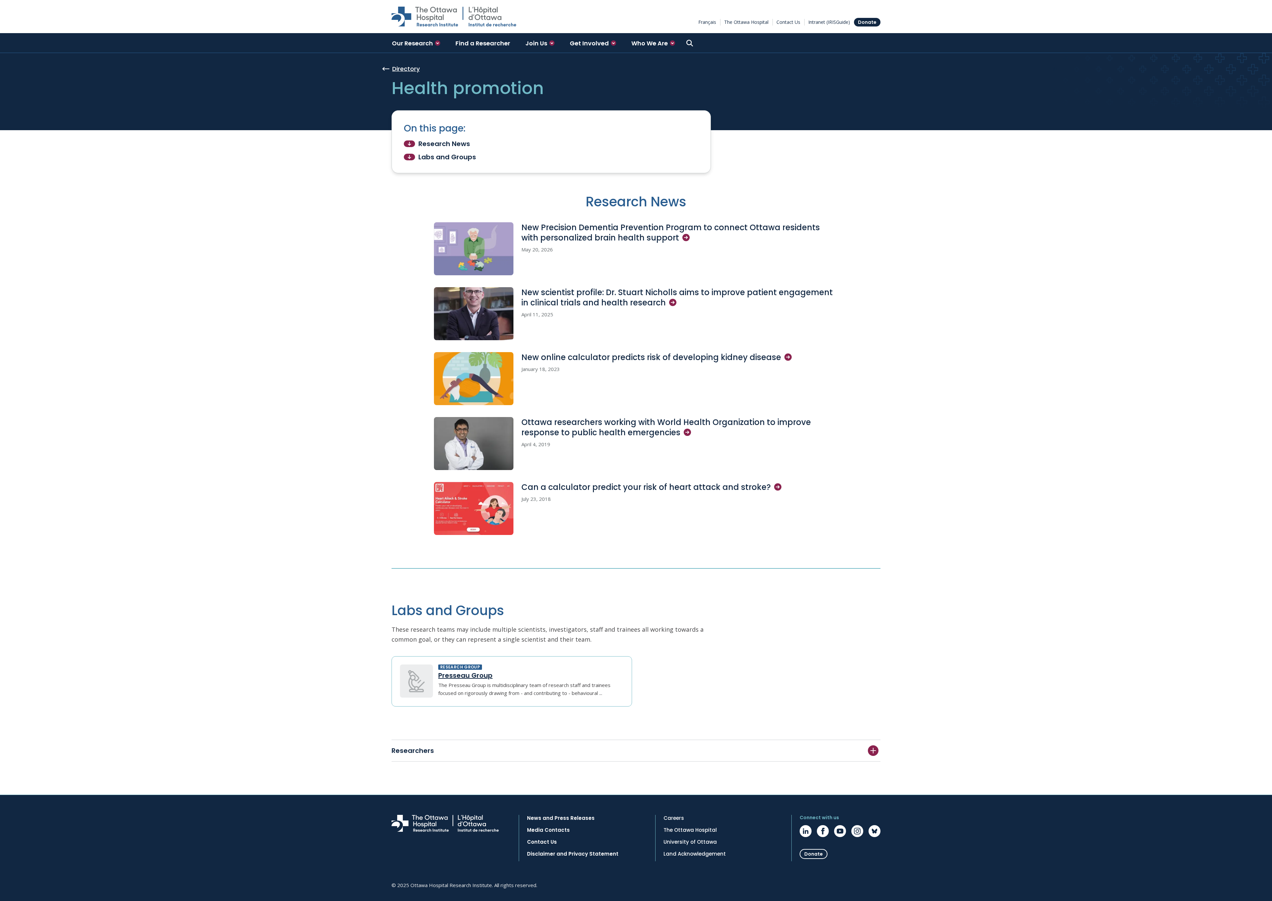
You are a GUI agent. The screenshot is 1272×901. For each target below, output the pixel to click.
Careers (673, 818)
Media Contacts (548, 830)
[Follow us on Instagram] (857, 831)
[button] (416, 43)
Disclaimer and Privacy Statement (572, 854)
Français (707, 22)
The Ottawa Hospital (746, 22)
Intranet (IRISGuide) (829, 22)
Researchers (413, 750)
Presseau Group (465, 675)
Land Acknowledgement (694, 854)
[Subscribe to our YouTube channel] (840, 831)
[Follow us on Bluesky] (874, 831)
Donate (867, 22)
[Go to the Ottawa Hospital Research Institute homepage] (454, 16)
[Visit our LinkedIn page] (806, 831)
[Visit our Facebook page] (823, 831)
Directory (406, 69)
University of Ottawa (690, 842)
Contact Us (788, 22)
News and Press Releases (561, 818)
